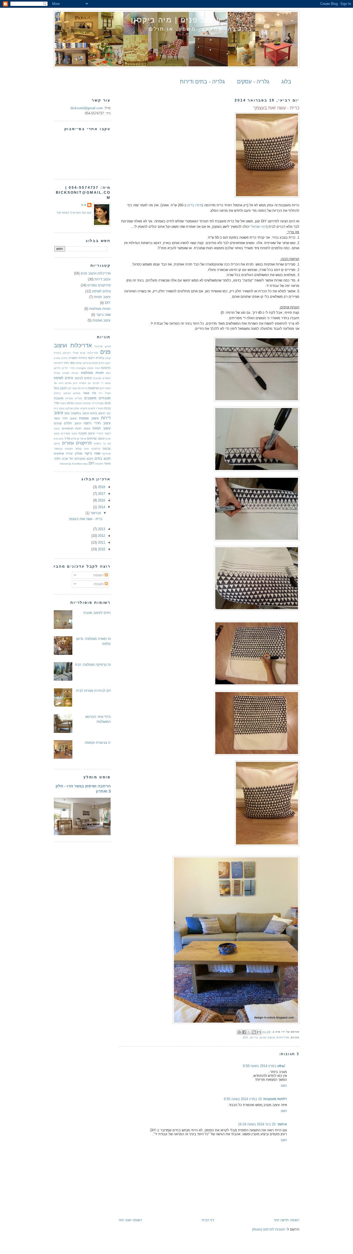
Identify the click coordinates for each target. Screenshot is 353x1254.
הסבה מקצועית (85, 368)
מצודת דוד (98, 403)
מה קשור (89, 393)
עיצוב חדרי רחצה (97, 423)
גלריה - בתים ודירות (202, 81)
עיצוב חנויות (102, 297)
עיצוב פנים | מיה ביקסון (176, 20)
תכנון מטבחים (83, 458)
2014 (101, 507)
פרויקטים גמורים (99, 285)
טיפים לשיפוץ (101, 291)
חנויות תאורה (70, 373)
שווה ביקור (103, 315)
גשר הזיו (69, 362)
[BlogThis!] (254, 1032)
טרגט (108, 383)
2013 (101, 529)
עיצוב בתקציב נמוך (76, 413)
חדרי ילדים (68, 368)
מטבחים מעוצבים (97, 398)
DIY (245, 1037)
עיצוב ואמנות (102, 320)
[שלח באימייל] (259, 1032)
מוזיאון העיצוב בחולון (67, 393)
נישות (63, 403)
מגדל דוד (104, 393)
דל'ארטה (58, 363)
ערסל (83, 438)
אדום (108, 346)
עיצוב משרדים (69, 433)
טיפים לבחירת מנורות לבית (95, 691)
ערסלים (75, 438)
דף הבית (208, 1220)
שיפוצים (59, 453)
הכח (97, 368)
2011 (101, 542)
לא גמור (76, 388)
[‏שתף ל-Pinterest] (239, 1032)
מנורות (69, 398)
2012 (101, 536)
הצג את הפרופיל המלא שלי (73, 212)
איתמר (282, 1124)
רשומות (99, 575)
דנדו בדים (194, 205)
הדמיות (106, 368)
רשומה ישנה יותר (130, 1220)
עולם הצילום (72, 408)
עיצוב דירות (103, 279)
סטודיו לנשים (95, 408)
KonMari (77, 463)
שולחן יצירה (74, 453)
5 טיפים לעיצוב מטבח (98, 613)
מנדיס (78, 398)
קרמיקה (106, 453)
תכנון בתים (103, 458)
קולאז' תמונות (73, 448)
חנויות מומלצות (100, 309)
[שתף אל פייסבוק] (244, 1032)
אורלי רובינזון (70, 352)
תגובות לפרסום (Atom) (268, 1229)
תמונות (99, 463)
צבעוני (106, 448)
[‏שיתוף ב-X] (249, 1032)
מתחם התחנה (83, 403)
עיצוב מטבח (87, 433)
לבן (69, 388)
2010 (101, 549)
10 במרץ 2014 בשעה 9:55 (243, 1099)
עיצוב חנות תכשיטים (76, 428)
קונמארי (58, 448)
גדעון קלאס (81, 363)
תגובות (99, 584)
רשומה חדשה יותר (286, 1220)
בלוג (286, 81)
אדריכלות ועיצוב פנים (274, 1037)
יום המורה (85, 383)
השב (283, 1085)
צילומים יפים (92, 448)
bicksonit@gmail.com (87, 108)
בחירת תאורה (78, 357)
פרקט (57, 443)
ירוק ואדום (71, 383)
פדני (67, 438)
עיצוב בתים (97, 413)
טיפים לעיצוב (83, 378)
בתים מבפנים (96, 363)
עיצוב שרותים (95, 438)
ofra (280, 1066)
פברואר (95, 513)
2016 (101, 500)
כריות (254, 1037)
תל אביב (67, 458)
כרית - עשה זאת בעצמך (85, 519)
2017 (101, 494)
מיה (83, 204)
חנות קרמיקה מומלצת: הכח (94, 665)
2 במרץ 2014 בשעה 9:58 (264, 1066)
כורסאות (93, 388)
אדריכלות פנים (88, 352)
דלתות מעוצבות (275, 1099)
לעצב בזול (60, 388)
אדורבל (98, 346)
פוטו (60, 438)
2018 (101, 487)
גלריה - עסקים (253, 81)
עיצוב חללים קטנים (67, 423)
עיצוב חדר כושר (65, 418)
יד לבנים (98, 383)
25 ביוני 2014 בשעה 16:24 (256, 1124)
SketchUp (65, 463)
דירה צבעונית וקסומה (99, 742)
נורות (70, 403)
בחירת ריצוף (96, 357)
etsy (85, 463)
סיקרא (83, 408)
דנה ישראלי (258, 227)
